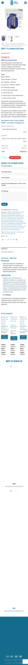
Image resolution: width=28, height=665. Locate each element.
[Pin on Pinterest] (14, 239)
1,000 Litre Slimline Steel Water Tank (13, 326)
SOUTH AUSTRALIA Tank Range (14, 43)
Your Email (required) (6, 171)
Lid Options (4, 135)
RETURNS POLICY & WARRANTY (11, 660)
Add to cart (15, 157)
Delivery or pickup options (7, 126)
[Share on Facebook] (5, 239)
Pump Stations (8, 213)
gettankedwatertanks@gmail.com (14, 611)
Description (4, 249)
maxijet (6, 236)
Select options (4, 336)
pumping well (12, 232)
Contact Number (5, 177)
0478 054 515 (19, 486)
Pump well (6, 232)
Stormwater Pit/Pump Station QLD (16, 218)
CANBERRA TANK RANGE (13, 212)
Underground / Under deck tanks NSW (12, 224)
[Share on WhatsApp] (2, 239)
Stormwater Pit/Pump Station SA (12, 46)
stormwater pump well (10, 233)
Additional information (7, 252)
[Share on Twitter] (8, 239)
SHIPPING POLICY (8, 659)
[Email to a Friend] (11, 239)
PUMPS (13, 213)
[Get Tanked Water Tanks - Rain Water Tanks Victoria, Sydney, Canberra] (14, 2)
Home (2, 43)
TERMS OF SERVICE (18, 659)
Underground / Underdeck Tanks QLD (10, 226)
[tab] (14, 248)
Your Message (4, 191)
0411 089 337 (9, 486)
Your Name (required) (6, 166)
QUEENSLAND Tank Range (14, 215)
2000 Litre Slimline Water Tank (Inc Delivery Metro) (23, 327)
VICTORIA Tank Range (14, 229)
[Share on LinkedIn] (16, 239)
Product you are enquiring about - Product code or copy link (13, 184)
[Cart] (25, 2)
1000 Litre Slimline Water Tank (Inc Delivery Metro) (5, 327)
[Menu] (2, 2)
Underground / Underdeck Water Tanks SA (14, 45)
